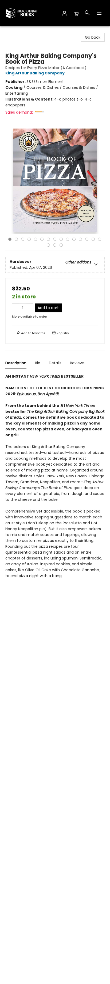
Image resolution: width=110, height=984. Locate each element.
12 (80, 239)
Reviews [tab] (77, 363)
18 (61, 245)
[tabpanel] (55, 482)
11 (74, 239)
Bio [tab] (37, 363)
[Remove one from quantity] (15, 308)
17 (54, 245)
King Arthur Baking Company (35, 73)
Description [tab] (15, 363)
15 (99, 239)
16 (48, 245)
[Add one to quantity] (29, 308)
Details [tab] (55, 363)
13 (86, 239)
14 (93, 239)
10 (67, 239)
